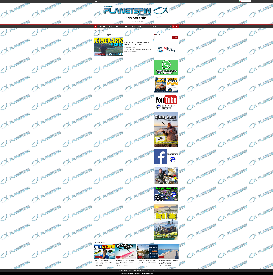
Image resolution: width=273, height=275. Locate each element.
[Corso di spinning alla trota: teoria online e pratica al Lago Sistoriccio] (147, 251)
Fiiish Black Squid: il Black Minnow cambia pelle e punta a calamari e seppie (125, 262)
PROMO (146, 26)
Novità (110, 26)
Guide (139, 26)
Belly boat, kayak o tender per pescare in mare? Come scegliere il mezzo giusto (104, 262)
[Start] (95, 26)
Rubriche (101, 26)
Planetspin (136, 18)
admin (134, 47)
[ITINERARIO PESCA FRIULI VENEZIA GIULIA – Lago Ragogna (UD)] (108, 46)
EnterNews (144, 273)
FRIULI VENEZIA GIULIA (99, 54)
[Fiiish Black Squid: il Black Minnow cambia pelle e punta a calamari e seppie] (125, 251)
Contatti (153, 26)
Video (125, 26)
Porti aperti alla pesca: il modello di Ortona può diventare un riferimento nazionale (168, 262)
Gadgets (132, 26)
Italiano (243, 1)
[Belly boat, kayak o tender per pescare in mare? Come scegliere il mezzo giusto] (104, 251)
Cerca (157, 34)
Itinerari (117, 26)
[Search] (171, 26)
